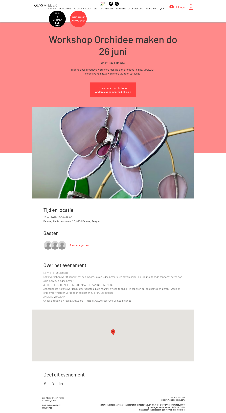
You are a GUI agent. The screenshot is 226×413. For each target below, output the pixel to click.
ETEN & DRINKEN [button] (57, 16)
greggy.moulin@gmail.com (173, 400)
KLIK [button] (57, 23)
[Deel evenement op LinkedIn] (61, 383)
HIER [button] (57, 25)
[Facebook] (111, 4)
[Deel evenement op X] (53, 383)
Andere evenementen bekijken (113, 91)
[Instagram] (117, 4)
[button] (191, 7)
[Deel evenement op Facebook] (44, 383)
